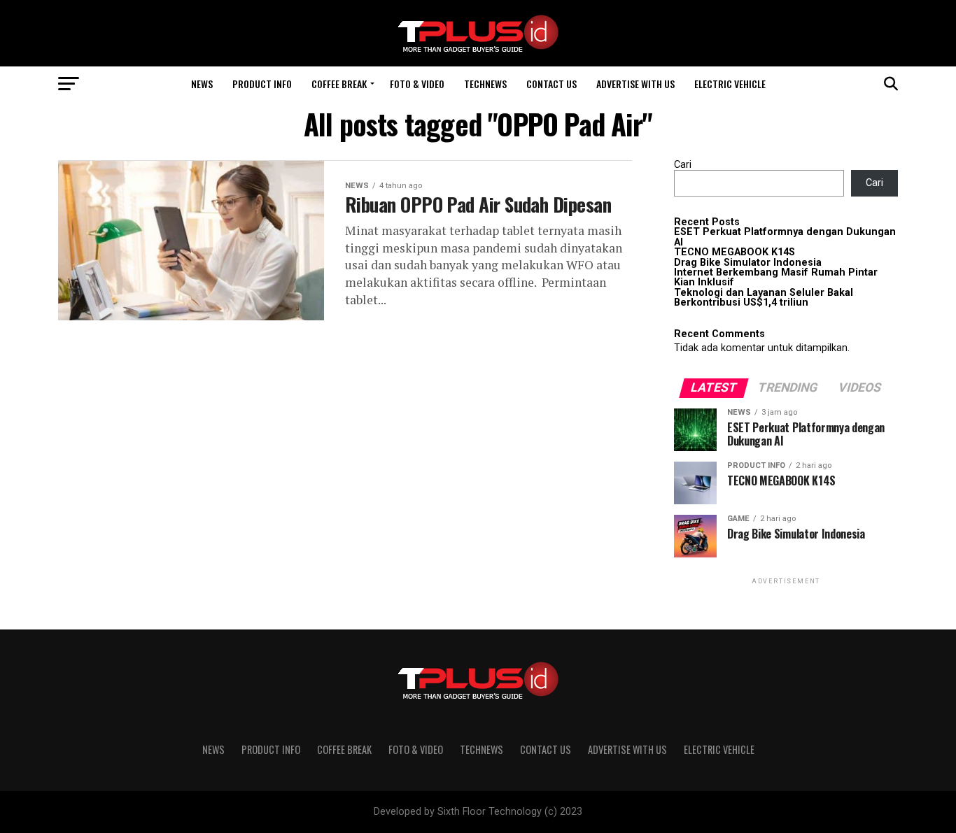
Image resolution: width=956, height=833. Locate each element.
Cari (682, 165)
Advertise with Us (635, 83)
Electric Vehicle (730, 83)
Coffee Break (339, 83)
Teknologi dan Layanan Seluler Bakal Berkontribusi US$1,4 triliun (763, 297)
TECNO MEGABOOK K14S (734, 252)
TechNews (485, 83)
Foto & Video (417, 83)
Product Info (262, 83)
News (202, 83)
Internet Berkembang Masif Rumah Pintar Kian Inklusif (776, 277)
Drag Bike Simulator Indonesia (748, 263)
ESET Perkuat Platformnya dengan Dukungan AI (785, 237)
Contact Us (551, 83)
